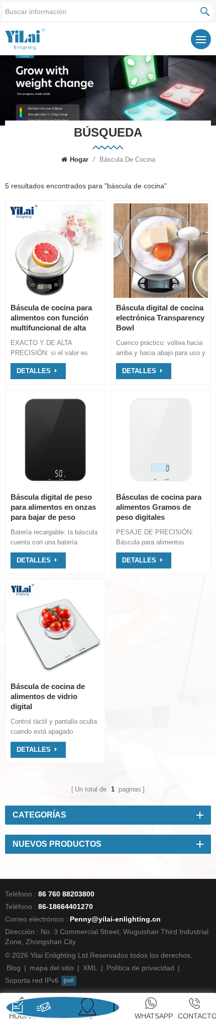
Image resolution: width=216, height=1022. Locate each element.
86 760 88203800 (66, 894)
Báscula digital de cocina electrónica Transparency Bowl (160, 317)
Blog (14, 968)
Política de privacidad (140, 968)
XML (90, 968)
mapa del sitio (52, 968)
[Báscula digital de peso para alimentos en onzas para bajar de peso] (55, 484)
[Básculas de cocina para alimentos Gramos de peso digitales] (161, 484)
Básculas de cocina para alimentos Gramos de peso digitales (158, 507)
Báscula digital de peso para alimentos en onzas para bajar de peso (53, 507)
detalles (34, 371)
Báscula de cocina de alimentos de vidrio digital (48, 696)
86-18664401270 (65, 906)
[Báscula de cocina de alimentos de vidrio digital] (55, 673)
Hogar (79, 159)
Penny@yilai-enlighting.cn (115, 919)
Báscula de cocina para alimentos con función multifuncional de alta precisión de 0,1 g (51, 318)
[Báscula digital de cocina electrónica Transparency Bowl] (161, 295)
